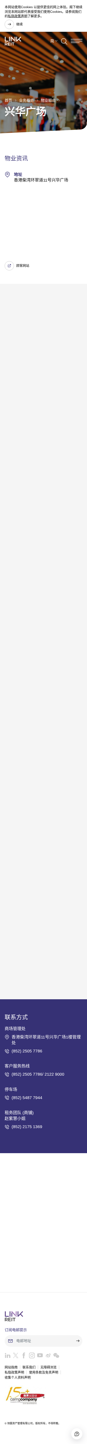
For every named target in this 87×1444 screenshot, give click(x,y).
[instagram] (31, 1357)
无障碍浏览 (48, 1367)
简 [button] (52, 41)
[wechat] (55, 1357)
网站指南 (11, 1367)
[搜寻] (64, 41)
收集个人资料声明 (18, 1377)
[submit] (77, 1341)
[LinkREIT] (43, 1316)
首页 (8, 100)
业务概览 (26, 100)
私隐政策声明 (17, 16)
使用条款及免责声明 (43, 1372)
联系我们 (29, 1367)
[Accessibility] (76, 1433)
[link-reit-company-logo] (13, 41)
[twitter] (14, 1357)
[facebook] (23, 1357)
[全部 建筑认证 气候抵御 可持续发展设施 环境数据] (43, 378)
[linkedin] (7, 1357)
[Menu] (76, 41)
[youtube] (39, 1357)
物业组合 (48, 100)
